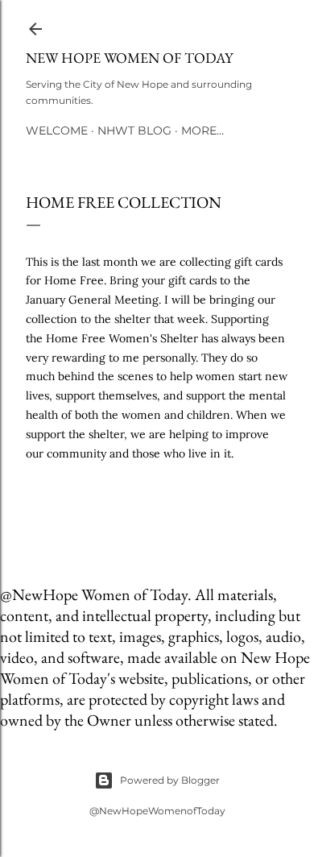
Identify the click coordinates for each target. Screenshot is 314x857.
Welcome (57, 130)
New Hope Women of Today (129, 57)
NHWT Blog (134, 130)
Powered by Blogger (170, 780)
